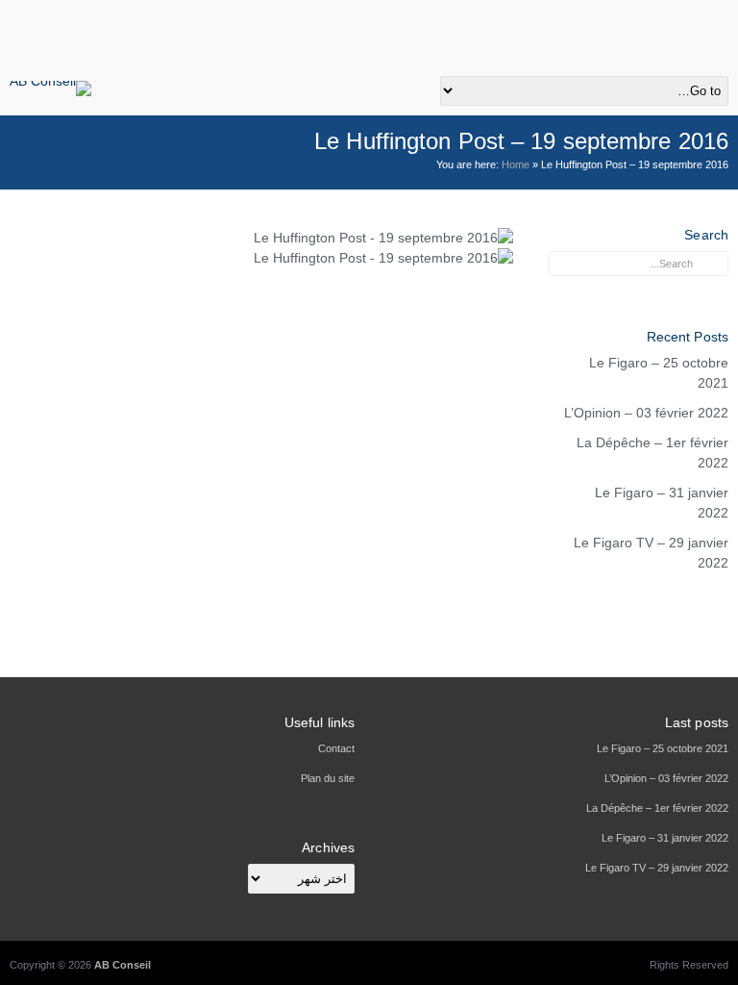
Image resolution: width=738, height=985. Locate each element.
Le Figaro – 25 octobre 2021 (658, 373)
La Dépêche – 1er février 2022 (652, 452)
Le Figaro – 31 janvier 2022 (661, 502)
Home (515, 164)
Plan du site (328, 778)
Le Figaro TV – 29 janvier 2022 (651, 552)
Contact (336, 748)
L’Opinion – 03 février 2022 (646, 412)
